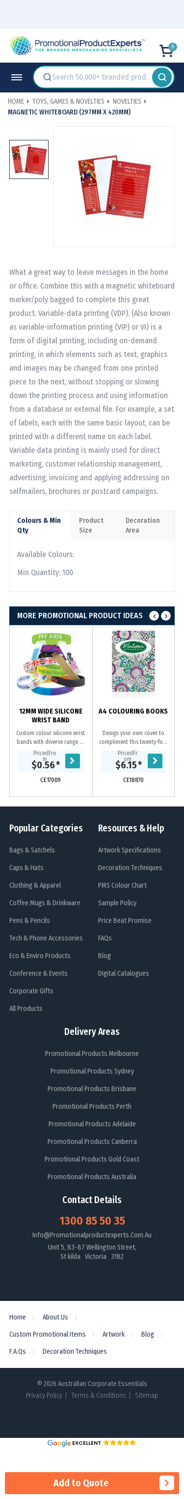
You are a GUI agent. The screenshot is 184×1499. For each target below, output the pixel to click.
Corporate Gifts (31, 991)
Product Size (91, 525)
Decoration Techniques (130, 868)
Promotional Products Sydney (92, 1071)
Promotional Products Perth (92, 1106)
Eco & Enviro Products (40, 956)
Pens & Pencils (29, 921)
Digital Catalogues (123, 973)
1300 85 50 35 (92, 1221)
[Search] (162, 77)
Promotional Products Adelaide (92, 1124)
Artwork (114, 1334)
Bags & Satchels (32, 850)
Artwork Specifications (129, 850)
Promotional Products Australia (92, 1177)
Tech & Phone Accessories (46, 938)
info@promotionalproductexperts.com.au (92, 1235)
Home (17, 1317)
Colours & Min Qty (39, 525)
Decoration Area (143, 525)
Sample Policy (117, 903)
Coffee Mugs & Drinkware (44, 903)
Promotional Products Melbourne (92, 1054)
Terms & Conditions (98, 1395)
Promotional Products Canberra (92, 1142)
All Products (26, 1009)
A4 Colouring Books (133, 711)
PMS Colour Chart (122, 885)
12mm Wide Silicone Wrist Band (50, 715)
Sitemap (146, 1395)
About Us (55, 1317)
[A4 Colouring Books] (134, 664)
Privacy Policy (44, 1395)
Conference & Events (38, 973)
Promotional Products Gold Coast (92, 1159)
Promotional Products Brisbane (92, 1089)
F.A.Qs (17, 1351)
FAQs (105, 938)
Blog (104, 956)
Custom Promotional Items (47, 1334)
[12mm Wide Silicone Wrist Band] (51, 664)
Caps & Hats (26, 868)
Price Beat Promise (125, 921)
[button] (92, 1443)
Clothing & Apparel (35, 885)
